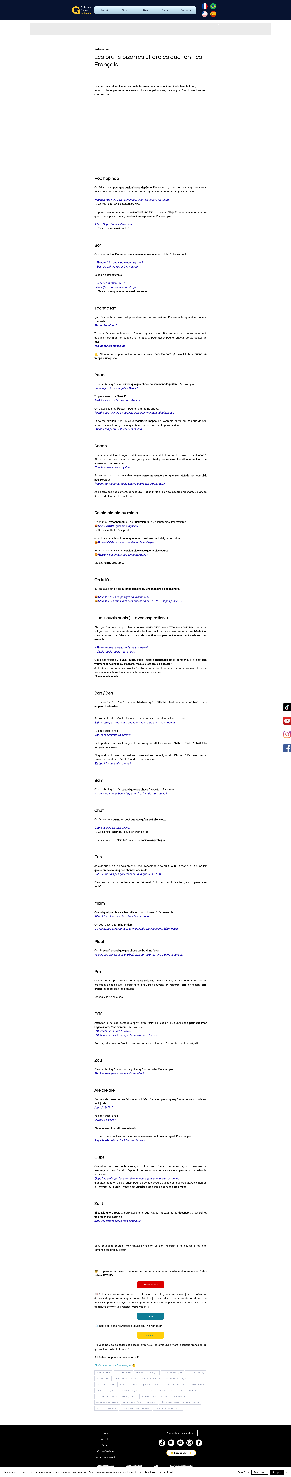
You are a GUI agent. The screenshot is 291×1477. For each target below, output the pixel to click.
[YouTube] (287, 721)
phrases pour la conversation (155, 1396)
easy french (148, 1390)
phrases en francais (128, 1384)
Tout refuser (260, 1472)
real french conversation (175, 1384)
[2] (199, 1443)
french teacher (103, 1372)
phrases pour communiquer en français (180, 1402)
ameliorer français (105, 1390)
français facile (103, 1378)
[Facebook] (287, 748)
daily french (198, 1384)
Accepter (277, 1472)
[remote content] (150, 1260)
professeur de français (147, 1372)
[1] (189, 1443)
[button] (217, 24)
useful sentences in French (168, 1408)
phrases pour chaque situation (135, 1408)
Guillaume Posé (123, 1372)
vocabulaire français (172, 1372)
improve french (166, 1390)
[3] (180, 1443)
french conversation (188, 1390)
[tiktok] (162, 1443)
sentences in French (106, 1408)
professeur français (128, 1390)
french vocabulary (195, 1372)
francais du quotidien (151, 1378)
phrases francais (151, 1384)
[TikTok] (287, 707)
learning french (129, 1396)
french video (180, 1396)
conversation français (176, 1378)
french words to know (125, 1378)
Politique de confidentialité (162, 1472)
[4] (171, 1443)
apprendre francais (105, 1384)
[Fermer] (287, 1472)
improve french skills (106, 1396)
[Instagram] (287, 734)
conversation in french (107, 1402)
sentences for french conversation (139, 1402)
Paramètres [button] (243, 1472)
